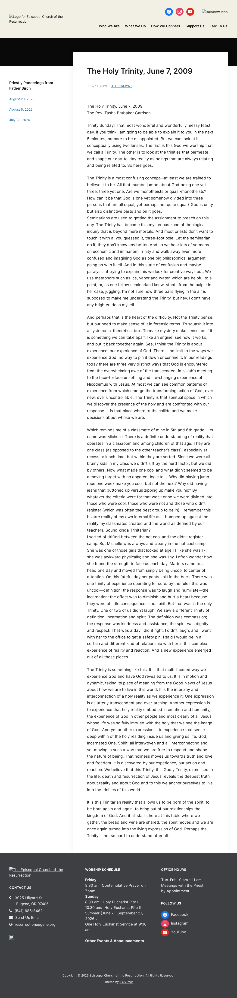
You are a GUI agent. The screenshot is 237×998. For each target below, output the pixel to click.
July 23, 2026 (19, 120)
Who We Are (109, 26)
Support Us (195, 26)
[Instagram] (180, 11)
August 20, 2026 (21, 99)
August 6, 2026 (21, 109)
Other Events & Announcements (114, 940)
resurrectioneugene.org (35, 924)
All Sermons (121, 86)
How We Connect (165, 26)
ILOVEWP (126, 982)
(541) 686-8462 (28, 910)
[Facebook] (169, 11)
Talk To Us (218, 26)
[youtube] (190, 11)
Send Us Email (27, 917)
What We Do (135, 26)
